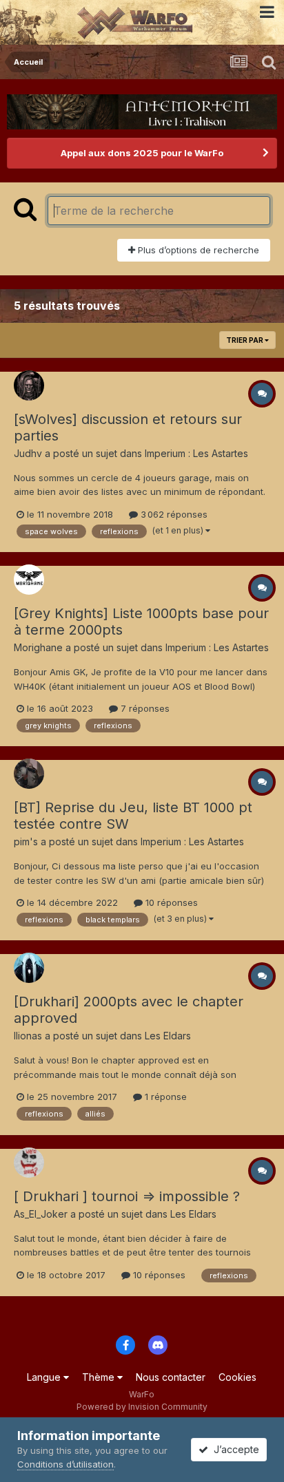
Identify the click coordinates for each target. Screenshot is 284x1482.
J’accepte (233, 1449)
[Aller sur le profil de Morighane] (29, 579)
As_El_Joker (41, 1214)
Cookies (237, 1377)
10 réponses (170, 902)
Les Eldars (168, 1035)
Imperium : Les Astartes (196, 453)
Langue (45, 1377)
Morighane (38, 647)
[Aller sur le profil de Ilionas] (29, 968)
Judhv (28, 453)
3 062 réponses (172, 514)
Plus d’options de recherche (197, 249)
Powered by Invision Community (142, 1406)
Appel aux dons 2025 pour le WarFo (142, 152)
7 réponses (144, 708)
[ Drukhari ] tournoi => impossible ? (127, 1196)
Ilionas (28, 1035)
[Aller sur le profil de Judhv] (29, 385)
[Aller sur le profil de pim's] (29, 774)
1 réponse (164, 1096)
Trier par (245, 340)
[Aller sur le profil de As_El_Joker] (29, 1162)
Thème (99, 1377)
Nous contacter (170, 1377)
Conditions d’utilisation (65, 1464)
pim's (26, 841)
